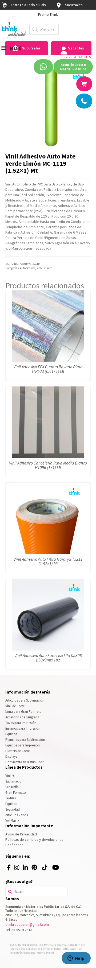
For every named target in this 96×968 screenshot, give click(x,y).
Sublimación (14, 781)
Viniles (86, 57)
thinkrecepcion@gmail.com (27, 924)
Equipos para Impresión (22, 745)
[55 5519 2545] (84, 101)
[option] (48, 14)
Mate (40, 268)
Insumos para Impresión (22, 728)
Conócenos (14, 844)
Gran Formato (15, 792)
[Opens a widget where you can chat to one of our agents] (76, 958)
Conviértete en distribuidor (24, 762)
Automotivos (27, 268)
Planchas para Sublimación (25, 739)
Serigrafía (12, 787)
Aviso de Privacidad (21, 834)
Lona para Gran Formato (23, 711)
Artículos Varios (16, 815)
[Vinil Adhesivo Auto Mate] (48, 107)
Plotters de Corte (17, 751)
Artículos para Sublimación (24, 700)
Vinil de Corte (15, 706)
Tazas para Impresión (20, 723)
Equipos (11, 734)
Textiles (10, 798)
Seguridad (12, 809)
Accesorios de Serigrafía (22, 717)
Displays (11, 756)
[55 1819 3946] (84, 83)
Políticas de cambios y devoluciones (34, 839)
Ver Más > (12, 820)
